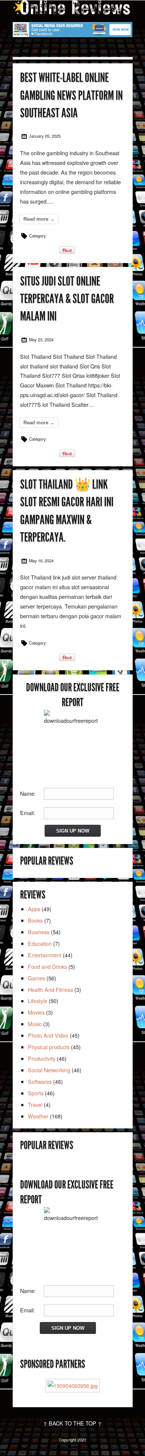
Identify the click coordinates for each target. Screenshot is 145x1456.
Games (36, 978)
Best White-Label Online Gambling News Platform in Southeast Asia (71, 95)
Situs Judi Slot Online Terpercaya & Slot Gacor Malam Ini (67, 299)
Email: (27, 813)
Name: (28, 793)
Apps (34, 909)
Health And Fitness (50, 989)
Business (38, 932)
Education (40, 943)
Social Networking (49, 1070)
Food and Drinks (47, 966)
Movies (36, 1012)
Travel (35, 1104)
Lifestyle (37, 1001)
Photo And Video (48, 1035)
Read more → (39, 219)
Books (35, 920)
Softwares (40, 1081)
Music (35, 1024)
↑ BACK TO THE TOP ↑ (72, 1423)
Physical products (49, 1047)
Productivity (41, 1058)
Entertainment (44, 955)
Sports (36, 1093)
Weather (38, 1116)
